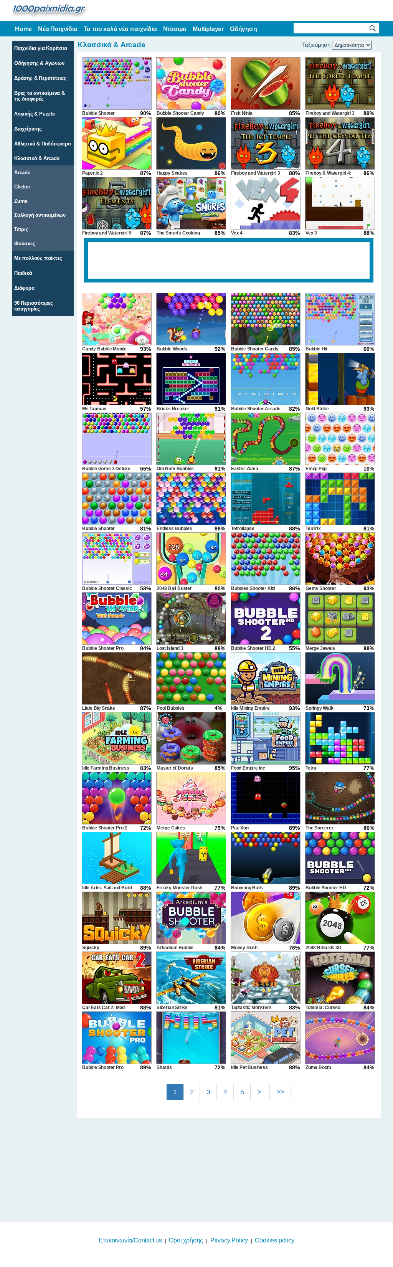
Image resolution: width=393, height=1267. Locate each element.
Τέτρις (21, 229)
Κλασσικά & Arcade (36, 158)
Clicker (22, 187)
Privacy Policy (229, 1240)
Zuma (20, 201)
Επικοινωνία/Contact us (130, 1240)
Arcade (22, 172)
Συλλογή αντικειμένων (40, 215)
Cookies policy (274, 1240)
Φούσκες (24, 243)
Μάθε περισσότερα (191, 1262)
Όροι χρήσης (186, 1240)
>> (280, 1092)
